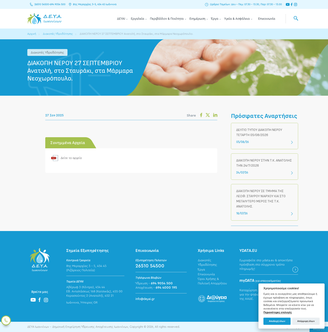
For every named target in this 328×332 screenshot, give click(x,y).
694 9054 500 (57, 4)
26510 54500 (42, 4)
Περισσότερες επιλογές (277, 312)
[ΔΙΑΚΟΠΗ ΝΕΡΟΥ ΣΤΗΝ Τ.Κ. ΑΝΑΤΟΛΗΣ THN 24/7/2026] (264, 167)
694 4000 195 (166, 287)
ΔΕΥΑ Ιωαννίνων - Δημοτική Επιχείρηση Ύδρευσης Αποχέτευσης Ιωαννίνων (44, 18)
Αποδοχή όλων (277, 321)
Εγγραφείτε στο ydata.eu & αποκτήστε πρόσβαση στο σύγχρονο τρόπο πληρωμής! (266, 264)
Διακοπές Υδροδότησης (58, 33)
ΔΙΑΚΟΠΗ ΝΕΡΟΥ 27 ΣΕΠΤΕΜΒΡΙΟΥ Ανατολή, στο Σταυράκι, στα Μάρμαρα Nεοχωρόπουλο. (136, 33)
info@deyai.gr (145, 298)
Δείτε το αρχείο (71, 158)
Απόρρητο (319, 329)
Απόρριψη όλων (306, 321)
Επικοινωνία (266, 18)
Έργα (214, 18)
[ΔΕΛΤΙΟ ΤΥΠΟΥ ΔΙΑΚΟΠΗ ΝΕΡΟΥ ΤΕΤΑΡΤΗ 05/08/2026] (264, 136)
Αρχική (31, 33)
